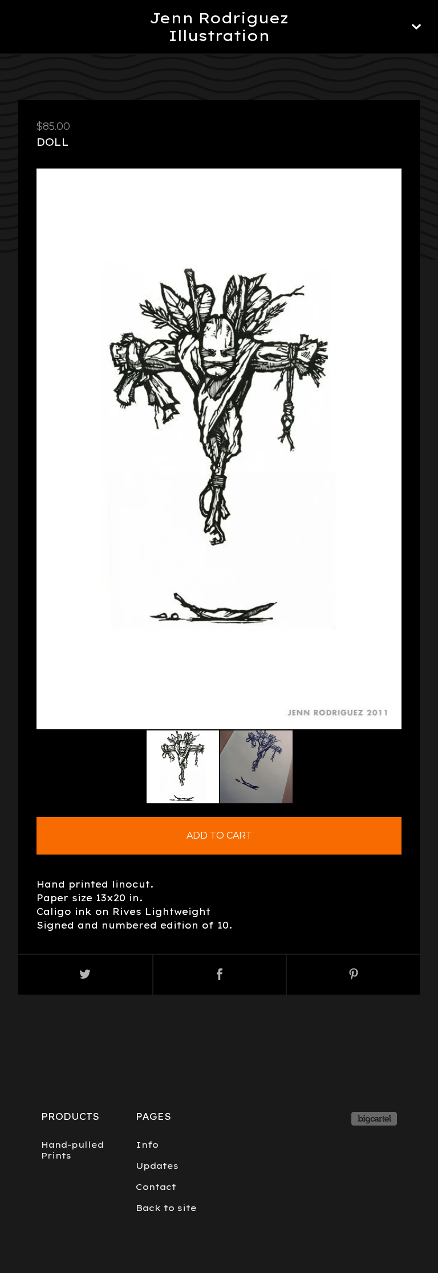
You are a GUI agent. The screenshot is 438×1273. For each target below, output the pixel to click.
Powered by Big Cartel (374, 1119)
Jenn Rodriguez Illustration (219, 27)
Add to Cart (219, 835)
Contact (156, 1186)
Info (147, 1144)
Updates (157, 1165)
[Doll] (183, 767)
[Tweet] (85, 975)
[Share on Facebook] (219, 975)
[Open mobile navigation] (416, 26)
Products (70, 1116)
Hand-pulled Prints (72, 1150)
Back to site (166, 1207)
